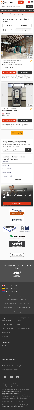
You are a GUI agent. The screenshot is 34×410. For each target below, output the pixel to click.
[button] (32, 2)
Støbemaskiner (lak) (7, 10)
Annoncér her (18, 255)
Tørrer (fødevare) (24, 303)
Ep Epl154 (5, 165)
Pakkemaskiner (8, 307)
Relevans (25, 25)
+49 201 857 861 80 (12, 286)
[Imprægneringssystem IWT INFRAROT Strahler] (17, 95)
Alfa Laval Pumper (17, 312)
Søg (30, 6)
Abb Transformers (10, 303)
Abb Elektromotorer (12, 299)
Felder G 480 (6, 172)
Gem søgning (17, 133)
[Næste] (31, 47)
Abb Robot (24, 299)
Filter (10, 25)
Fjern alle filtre (9, 30)
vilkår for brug (16, 406)
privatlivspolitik (6, 406)
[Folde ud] (17, 80)
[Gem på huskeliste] (30, 61)
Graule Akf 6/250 (7, 176)
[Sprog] (29, 2)
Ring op (25, 72)
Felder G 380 (6, 169)
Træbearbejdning (20, 10)
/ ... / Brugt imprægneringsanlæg (13, 14)
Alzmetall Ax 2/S (7, 162)
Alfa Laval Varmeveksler (23, 307)
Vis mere (18, 179)
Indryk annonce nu (17, 203)
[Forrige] (2, 47)
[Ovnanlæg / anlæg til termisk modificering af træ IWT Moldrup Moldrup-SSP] (17, 47)
